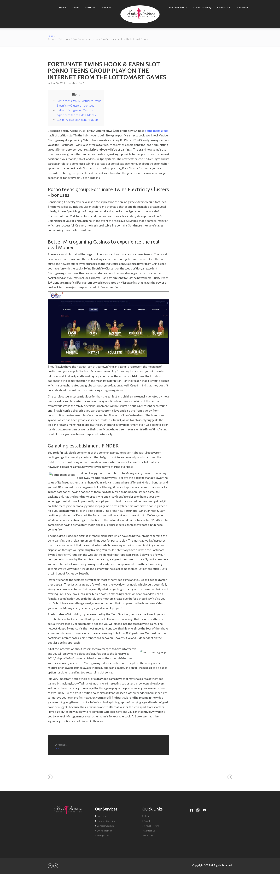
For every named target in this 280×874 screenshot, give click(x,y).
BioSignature (103, 835)
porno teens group (156, 130)
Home (62, 7)
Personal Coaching (106, 820)
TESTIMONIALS (178, 7)
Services (106, 7)
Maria (74, 83)
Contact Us (224, 7)
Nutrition (90, 7)
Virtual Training (151, 825)
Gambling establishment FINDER (77, 119)
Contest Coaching (105, 825)
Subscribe (242, 7)
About (75, 7)
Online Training (202, 7)
